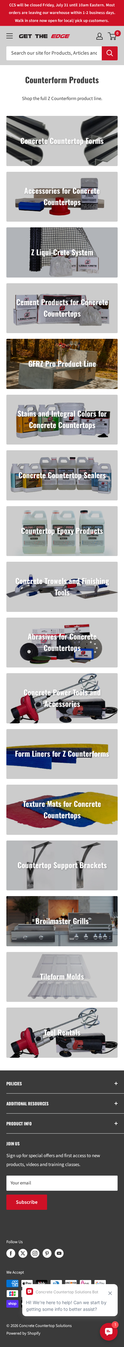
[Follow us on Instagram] (35, 1253)
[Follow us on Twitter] (22, 1253)
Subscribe (27, 1202)
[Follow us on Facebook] (10, 1253)
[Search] (110, 53)
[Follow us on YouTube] (59, 1253)
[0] (112, 36)
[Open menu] (9, 35)
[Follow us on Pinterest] (47, 1253)
